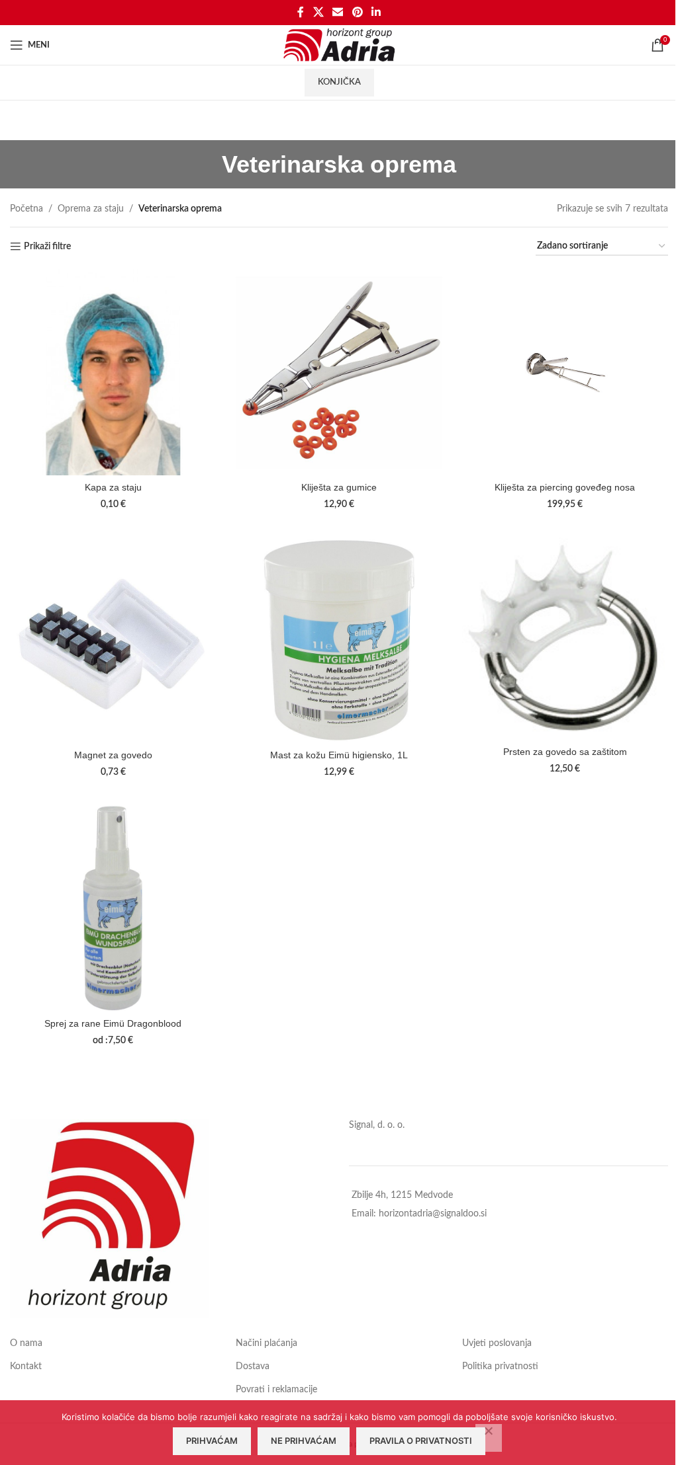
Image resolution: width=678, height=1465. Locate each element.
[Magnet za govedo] (113, 640)
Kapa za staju (113, 487)
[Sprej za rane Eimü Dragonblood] (113, 908)
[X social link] (318, 12)
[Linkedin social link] (376, 12)
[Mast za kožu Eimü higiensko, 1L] (339, 640)
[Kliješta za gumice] (339, 372)
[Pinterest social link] (357, 12)
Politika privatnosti (500, 1366)
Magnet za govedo (113, 755)
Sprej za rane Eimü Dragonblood (112, 1023)
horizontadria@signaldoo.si (433, 1213)
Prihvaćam (212, 1440)
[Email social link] (338, 12)
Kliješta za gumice (339, 487)
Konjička (339, 82)
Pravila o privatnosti (420, 1440)
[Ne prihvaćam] (488, 1438)
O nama (26, 1343)
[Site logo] (339, 45)
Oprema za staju (91, 209)
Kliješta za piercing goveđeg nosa (565, 487)
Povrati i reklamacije (276, 1389)
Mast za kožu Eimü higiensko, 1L (339, 755)
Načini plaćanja (266, 1343)
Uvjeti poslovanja (497, 1343)
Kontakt (26, 1366)
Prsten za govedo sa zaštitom (565, 751)
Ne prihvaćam (303, 1440)
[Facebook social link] (301, 12)
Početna (26, 209)
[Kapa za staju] (113, 372)
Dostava (252, 1366)
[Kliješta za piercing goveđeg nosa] (565, 372)
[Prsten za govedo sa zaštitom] (565, 638)
